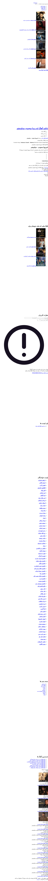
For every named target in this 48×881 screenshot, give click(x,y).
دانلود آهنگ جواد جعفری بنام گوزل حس (37, 760)
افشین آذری (43, 485)
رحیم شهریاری (42, 530)
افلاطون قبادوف (42, 488)
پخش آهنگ (43, 8)
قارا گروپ (43, 609)
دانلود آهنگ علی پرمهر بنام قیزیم (39, 764)
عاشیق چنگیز (42, 563)
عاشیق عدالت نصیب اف (40, 576)
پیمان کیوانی (42, 515)
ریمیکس (44, 690)
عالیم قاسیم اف (42, 586)
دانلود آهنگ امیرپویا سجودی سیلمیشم (32, 128)
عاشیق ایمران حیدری (40, 558)
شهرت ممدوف (42, 553)
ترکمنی (44, 687)
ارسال (31, 369)
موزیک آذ (46, 167)
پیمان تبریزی (42, 513)
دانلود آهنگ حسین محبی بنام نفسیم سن (37, 766)
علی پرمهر (43, 588)
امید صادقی (43, 493)
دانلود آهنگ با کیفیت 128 (43, 171)
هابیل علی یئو (42, 636)
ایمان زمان (43, 505)
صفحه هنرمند (40, 785)
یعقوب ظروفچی (42, 641)
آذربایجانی (44, 684)
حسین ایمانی (42, 528)
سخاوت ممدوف (42, 543)
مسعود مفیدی (42, 624)
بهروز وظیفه (42, 508)
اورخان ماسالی (42, 500)
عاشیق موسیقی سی (40, 583)
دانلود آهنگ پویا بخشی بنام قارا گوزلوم (38, 762)
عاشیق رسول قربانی (40, 571)
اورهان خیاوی (42, 503)
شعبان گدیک (42, 551)
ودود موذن (43, 639)
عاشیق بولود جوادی (41, 561)
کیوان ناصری (42, 621)
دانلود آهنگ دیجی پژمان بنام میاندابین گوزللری (36, 761)
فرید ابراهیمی (42, 604)
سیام (44, 546)
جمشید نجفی (42, 523)
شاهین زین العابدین (41, 548)
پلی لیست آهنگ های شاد (41, 426)
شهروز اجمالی (42, 556)
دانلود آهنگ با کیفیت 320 (33, 171)
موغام (44, 693)
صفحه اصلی (43, 6)
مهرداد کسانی (42, 631)
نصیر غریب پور (42, 634)
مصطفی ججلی (42, 626)
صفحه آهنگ (45, 785)
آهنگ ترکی (43, 685)
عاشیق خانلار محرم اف (40, 568)
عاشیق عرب (42, 578)
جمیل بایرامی (42, 525)
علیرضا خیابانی (42, 596)
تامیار (44, 518)
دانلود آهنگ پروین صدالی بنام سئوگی (38, 767)
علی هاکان (43, 593)
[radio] (23, 154)
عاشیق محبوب (42, 581)
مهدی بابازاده (42, 629)
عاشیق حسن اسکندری (40, 566)
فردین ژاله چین (42, 598)
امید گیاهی (43, 495)
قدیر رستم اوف (42, 614)
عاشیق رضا (43, 573)
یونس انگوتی (42, 644)
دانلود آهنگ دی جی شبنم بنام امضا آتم (38, 759)
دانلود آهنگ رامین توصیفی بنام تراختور (38, 765)
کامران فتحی (42, 616)
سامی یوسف (42, 538)
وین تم (38, 879)
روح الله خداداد (42, 533)
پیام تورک (43, 510)
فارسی (44, 692)
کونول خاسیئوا (42, 619)
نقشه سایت (43, 7)
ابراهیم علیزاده (42, 480)
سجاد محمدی (42, 541)
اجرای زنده (43, 686)
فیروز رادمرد (42, 606)
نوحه (45, 694)
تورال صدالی (42, 520)
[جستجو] (35, 4)
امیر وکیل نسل (42, 498)
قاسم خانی (43, 611)
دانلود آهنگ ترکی (44, 138)
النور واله (43, 490)
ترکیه (44, 688)
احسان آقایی (42, 482)
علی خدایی (43, 591)
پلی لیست (43, 9)
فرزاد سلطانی (42, 601)
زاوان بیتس (43, 535)
